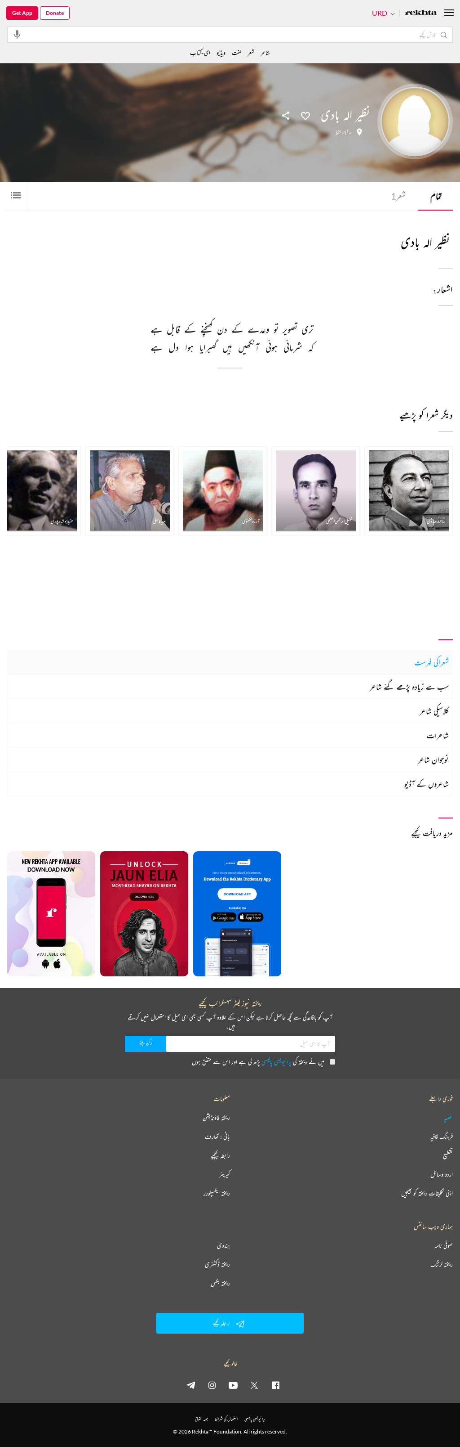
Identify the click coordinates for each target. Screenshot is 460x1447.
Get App (22, 12)
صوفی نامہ (443, 1245)
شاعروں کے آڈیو (426, 783)
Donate (55, 12)
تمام (436, 196)
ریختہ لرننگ (441, 1264)
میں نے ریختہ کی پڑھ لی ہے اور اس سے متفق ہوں (258, 1061)
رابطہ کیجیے (220, 1155)
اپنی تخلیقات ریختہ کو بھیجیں (427, 1193)
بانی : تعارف (217, 1136)
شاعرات (438, 735)
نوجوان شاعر (433, 759)
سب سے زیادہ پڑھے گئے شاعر (409, 686)
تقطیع (448, 1155)
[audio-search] (17, 34)
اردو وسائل (441, 1174)
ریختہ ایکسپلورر (216, 1193)
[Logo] (420, 13)
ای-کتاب (200, 52)
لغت (236, 52)
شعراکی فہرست (431, 662)
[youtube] (233, 1385)
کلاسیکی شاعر (434, 711)
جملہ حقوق (201, 1419)
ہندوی (223, 1245)
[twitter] (254, 1385)
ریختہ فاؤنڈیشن (216, 1117)
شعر (398, 196)
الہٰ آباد (347, 132)
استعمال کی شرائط (226, 1419)
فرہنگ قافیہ (441, 1136)
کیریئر (224, 1174)
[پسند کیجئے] (305, 115)
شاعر (265, 52)
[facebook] (275, 1385)
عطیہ (448, 1117)
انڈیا (338, 132)
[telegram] (191, 1385)
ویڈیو (221, 52)
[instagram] (212, 1385)
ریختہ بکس (220, 1283)
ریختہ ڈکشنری (217, 1264)
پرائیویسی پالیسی (276, 1061)
